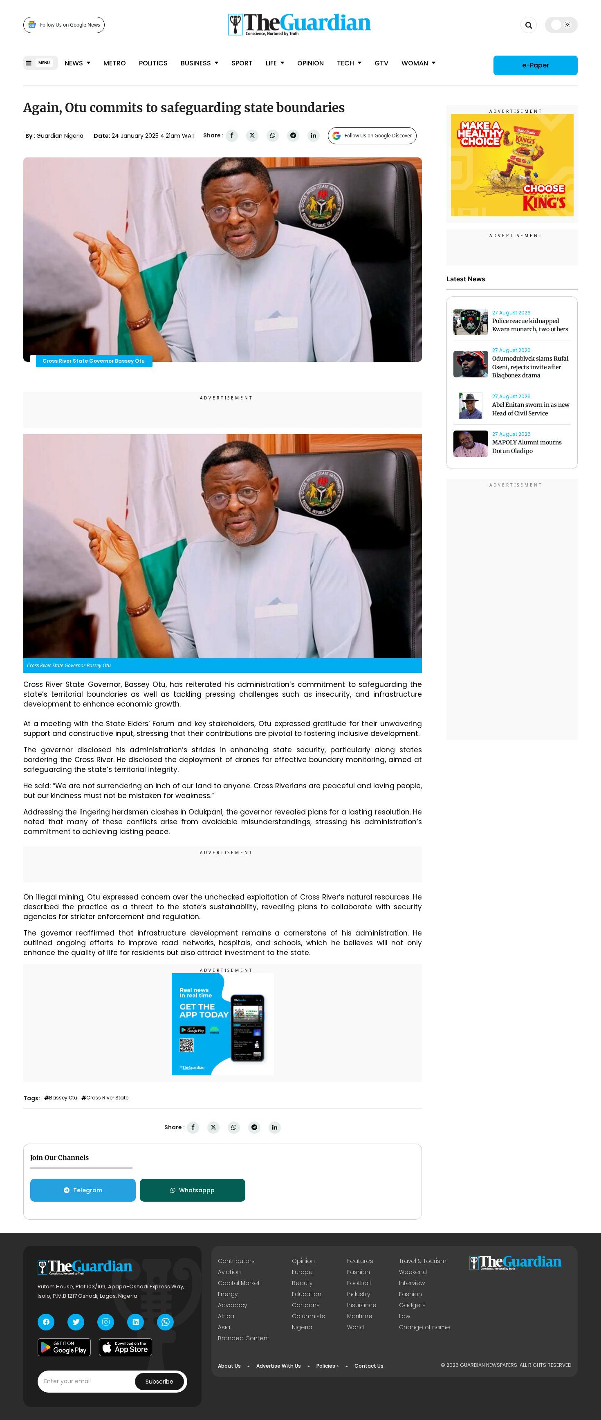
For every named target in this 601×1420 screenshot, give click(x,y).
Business (197, 63)
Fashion (358, 1272)
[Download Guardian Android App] (64, 1347)
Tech (346, 63)
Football (359, 1283)
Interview (412, 1283)
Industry (358, 1294)
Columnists (308, 1316)
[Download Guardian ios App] (125, 1347)
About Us (229, 1365)
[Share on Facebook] (231, 135)
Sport (242, 63)
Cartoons (306, 1305)
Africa (226, 1316)
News (75, 63)
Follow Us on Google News (70, 24)
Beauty (302, 1283)
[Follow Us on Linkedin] (135, 1322)
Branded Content (243, 1338)
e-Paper (535, 65)
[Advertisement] (512, 611)
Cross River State (107, 1098)
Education (306, 1294)
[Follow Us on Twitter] (75, 1322)
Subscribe (159, 1381)
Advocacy (232, 1305)
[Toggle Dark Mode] (561, 24)
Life (272, 63)
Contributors (236, 1261)
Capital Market (239, 1283)
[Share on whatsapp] (272, 135)
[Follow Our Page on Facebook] (46, 1322)
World (355, 1327)
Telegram (87, 1190)
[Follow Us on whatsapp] (165, 1322)
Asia (224, 1327)
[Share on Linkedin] (313, 135)
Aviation (229, 1272)
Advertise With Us (278, 1365)
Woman (415, 63)
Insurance (362, 1305)
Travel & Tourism (422, 1261)
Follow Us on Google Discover (378, 135)
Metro (114, 63)
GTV (381, 63)
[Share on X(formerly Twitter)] (252, 135)
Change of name (424, 1327)
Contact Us (368, 1365)
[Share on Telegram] (293, 135)
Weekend (413, 1272)
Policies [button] (325, 1365)
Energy (228, 1294)
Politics (153, 63)
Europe (302, 1272)
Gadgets (412, 1305)
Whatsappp (197, 1190)
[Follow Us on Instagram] (105, 1322)
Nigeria (302, 1327)
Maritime (359, 1316)
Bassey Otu (63, 1098)
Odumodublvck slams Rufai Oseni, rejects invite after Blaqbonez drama (530, 367)
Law (404, 1316)
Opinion (310, 63)
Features (360, 1261)
